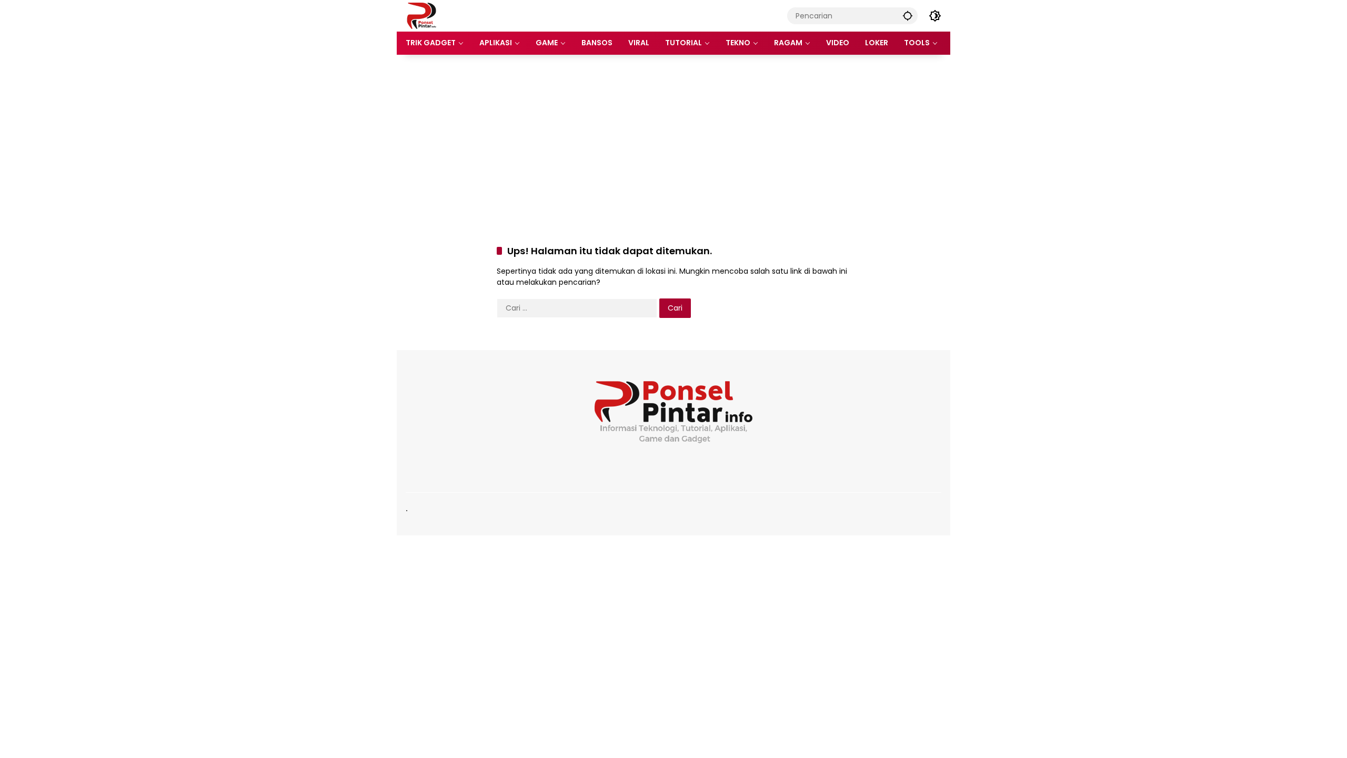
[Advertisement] (673, 139)
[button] (907, 15)
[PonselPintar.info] (421, 15)
